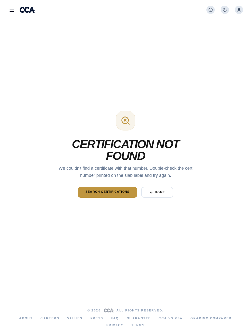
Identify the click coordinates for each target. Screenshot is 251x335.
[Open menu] (12, 10)
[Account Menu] (239, 10)
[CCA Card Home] (27, 10)
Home (160, 192)
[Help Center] (210, 10)
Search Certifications (107, 191)
